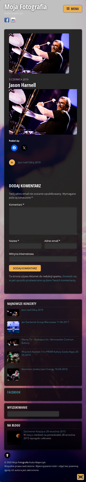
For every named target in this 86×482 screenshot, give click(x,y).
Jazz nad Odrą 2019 (25, 162)
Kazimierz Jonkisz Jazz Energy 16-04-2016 (45, 369)
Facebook (13, 392)
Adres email (52, 241)
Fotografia (23, 462)
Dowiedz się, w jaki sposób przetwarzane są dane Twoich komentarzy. (43, 278)
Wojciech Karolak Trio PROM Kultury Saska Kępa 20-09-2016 (50, 353)
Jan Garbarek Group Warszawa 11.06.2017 (45, 322)
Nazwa (14, 241)
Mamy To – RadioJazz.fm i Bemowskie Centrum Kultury (48, 341)
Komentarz (16, 204)
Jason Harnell (22, 85)
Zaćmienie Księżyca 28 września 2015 (45, 431)
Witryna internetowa (21, 254)
